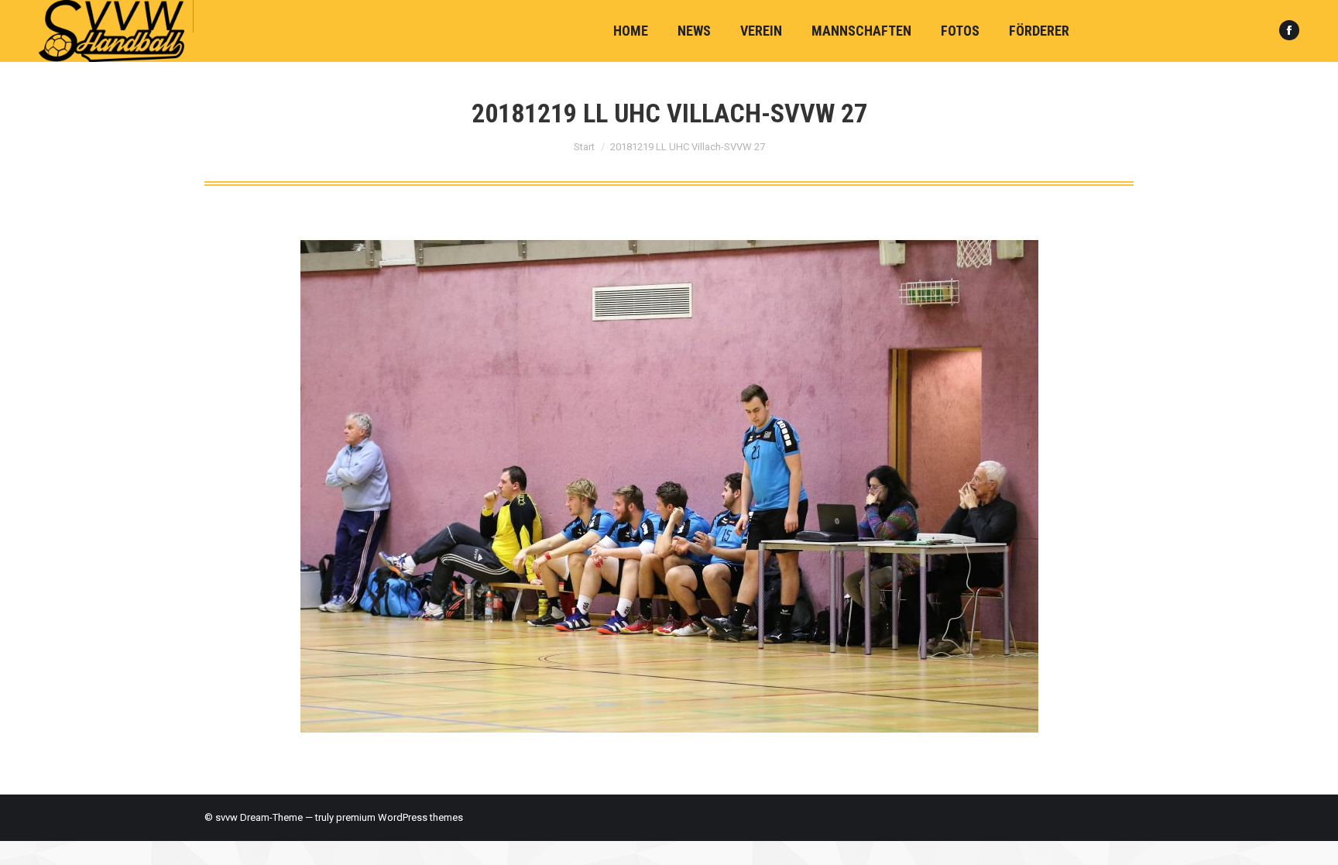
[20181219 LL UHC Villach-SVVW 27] (669, 486)
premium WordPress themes (399, 817)
